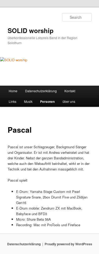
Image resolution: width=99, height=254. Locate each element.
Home (13, 91)
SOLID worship (31, 30)
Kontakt (69, 91)
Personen (47, 101)
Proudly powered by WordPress (68, 244)
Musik (28, 101)
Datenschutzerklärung (41, 91)
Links (12, 101)
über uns (69, 101)
